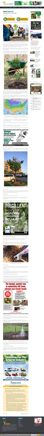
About (6, 7)
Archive (23, 7)
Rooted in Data (5, 413)
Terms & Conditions (20, 426)
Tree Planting (9, 11)
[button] (7, 7)
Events (33, 7)
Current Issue (14, 7)
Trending (12, 11)
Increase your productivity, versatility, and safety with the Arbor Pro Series (38, 425)
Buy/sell (26, 7)
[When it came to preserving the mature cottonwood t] (36, 89)
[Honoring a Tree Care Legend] (32, 66)
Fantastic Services (11, 120)
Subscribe (10, 7)
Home (3, 7)
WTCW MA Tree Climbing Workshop (36, 101)
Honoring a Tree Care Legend (37, 65)
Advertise (29, 7)
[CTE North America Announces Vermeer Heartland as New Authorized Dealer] (36, 36)
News (31, 39)
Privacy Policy (20, 424)
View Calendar (31, 110)
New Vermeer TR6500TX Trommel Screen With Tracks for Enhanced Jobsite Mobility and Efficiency (38, 61)
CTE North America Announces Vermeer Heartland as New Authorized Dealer (35, 43)
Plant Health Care (5, 11)
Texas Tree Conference (35, 106)
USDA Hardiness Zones (21, 52)
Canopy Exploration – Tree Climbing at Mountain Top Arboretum (36, 98)
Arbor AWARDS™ (37, 7)
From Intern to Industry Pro (24, 413)
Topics (19, 7)
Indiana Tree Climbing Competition (36, 109)
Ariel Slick (8, 14)
